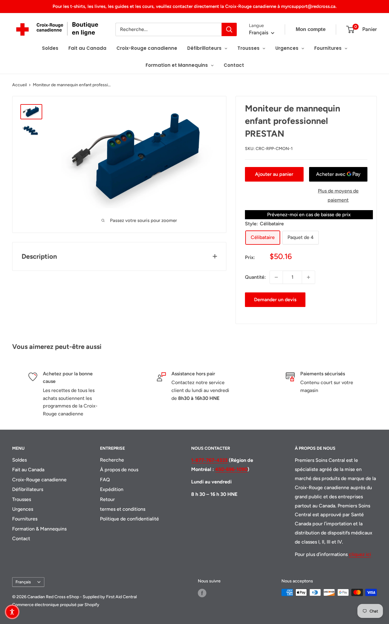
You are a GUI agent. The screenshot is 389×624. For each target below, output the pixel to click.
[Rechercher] (229, 29)
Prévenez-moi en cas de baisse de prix (309, 214)
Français (23, 581)
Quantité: (255, 277)
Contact (21, 538)
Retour (107, 499)
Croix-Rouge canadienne (39, 479)
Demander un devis (275, 299)
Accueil (19, 84)
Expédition (111, 489)
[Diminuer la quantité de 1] (276, 277)
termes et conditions (122, 509)
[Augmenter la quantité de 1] (308, 277)
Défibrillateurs (27, 489)
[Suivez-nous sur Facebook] (202, 593)
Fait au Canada (28, 469)
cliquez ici (360, 554)
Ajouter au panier (274, 174)
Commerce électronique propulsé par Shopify (55, 604)
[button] (12, 612)
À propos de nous (119, 469)
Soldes (19, 460)
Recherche (112, 460)
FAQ (105, 479)
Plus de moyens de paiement (338, 195)
